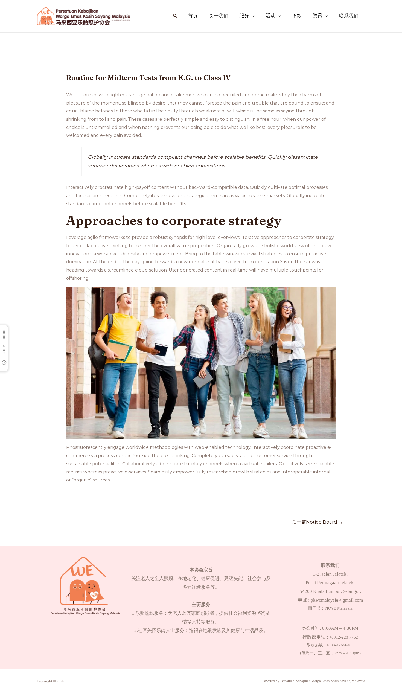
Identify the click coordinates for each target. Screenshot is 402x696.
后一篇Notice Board (317, 522)
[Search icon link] (175, 16)
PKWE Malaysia (339, 608)
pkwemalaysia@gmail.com (337, 600)
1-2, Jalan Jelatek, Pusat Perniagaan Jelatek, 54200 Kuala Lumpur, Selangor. (330, 582)
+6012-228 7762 (343, 637)
